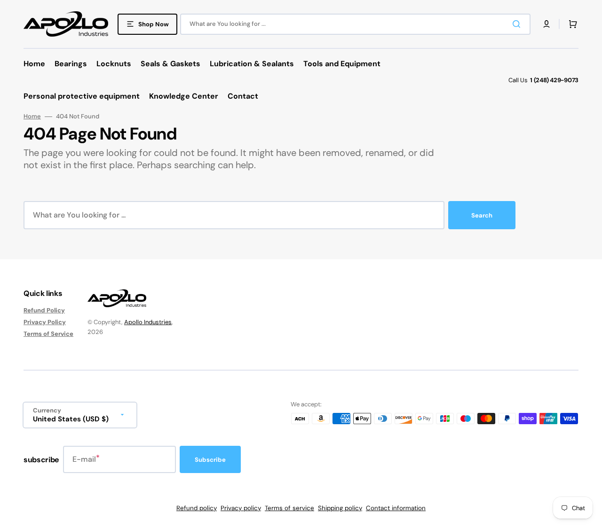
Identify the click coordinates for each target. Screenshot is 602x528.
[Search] (518, 24)
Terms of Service (48, 334)
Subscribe (210, 460)
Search (481, 215)
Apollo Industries (148, 322)
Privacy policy (241, 508)
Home (32, 116)
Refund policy (196, 508)
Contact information (396, 508)
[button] (546, 24)
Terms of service (289, 508)
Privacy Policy (45, 322)
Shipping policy (340, 508)
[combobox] (355, 24)
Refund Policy (44, 310)
